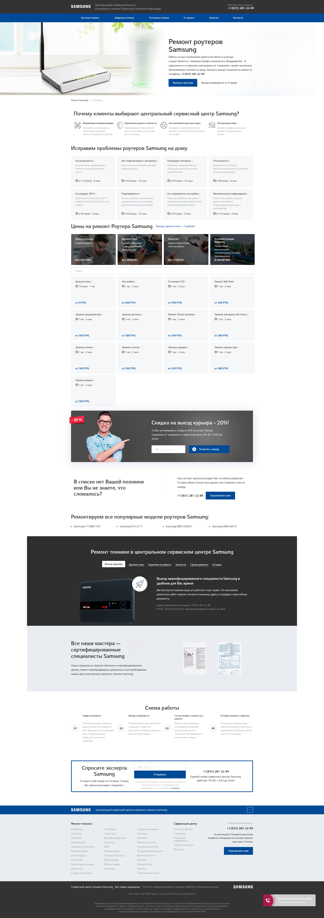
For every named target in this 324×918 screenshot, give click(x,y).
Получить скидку (209, 449)
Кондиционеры (112, 851)
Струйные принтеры (81, 873)
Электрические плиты (148, 873)
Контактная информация (180, 839)
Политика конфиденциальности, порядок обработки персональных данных (180, 887)
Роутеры (141, 868)
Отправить (160, 774)
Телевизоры (77, 829)
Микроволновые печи (115, 838)
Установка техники (159, 17)
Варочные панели (146, 855)
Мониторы (76, 838)
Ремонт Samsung (79, 100)
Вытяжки (141, 860)
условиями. (175, 788)
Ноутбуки (142, 833)
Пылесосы (109, 842)
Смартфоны (110, 829)
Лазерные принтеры (114, 855)
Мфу (106, 846)
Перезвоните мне (220, 495)
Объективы (77, 868)
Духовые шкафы (79, 851)
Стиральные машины (148, 829)
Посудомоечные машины (150, 851)
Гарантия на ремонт (184, 845)
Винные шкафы (112, 864)
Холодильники (78, 842)
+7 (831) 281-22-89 (193, 74)
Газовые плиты (144, 864)
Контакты (238, 17)
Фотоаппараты (78, 855)
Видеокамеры (111, 860)
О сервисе (189, 17)
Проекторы (110, 868)
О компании (180, 833)
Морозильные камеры (82, 864)
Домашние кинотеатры (83, 846)
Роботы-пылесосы (146, 842)
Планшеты (76, 833)
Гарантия (214, 17)
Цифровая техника (124, 17)
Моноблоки (77, 860)
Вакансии (179, 849)
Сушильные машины (147, 846)
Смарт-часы (110, 833)
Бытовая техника (90, 17)
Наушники (142, 838)
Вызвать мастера (183, 83)
